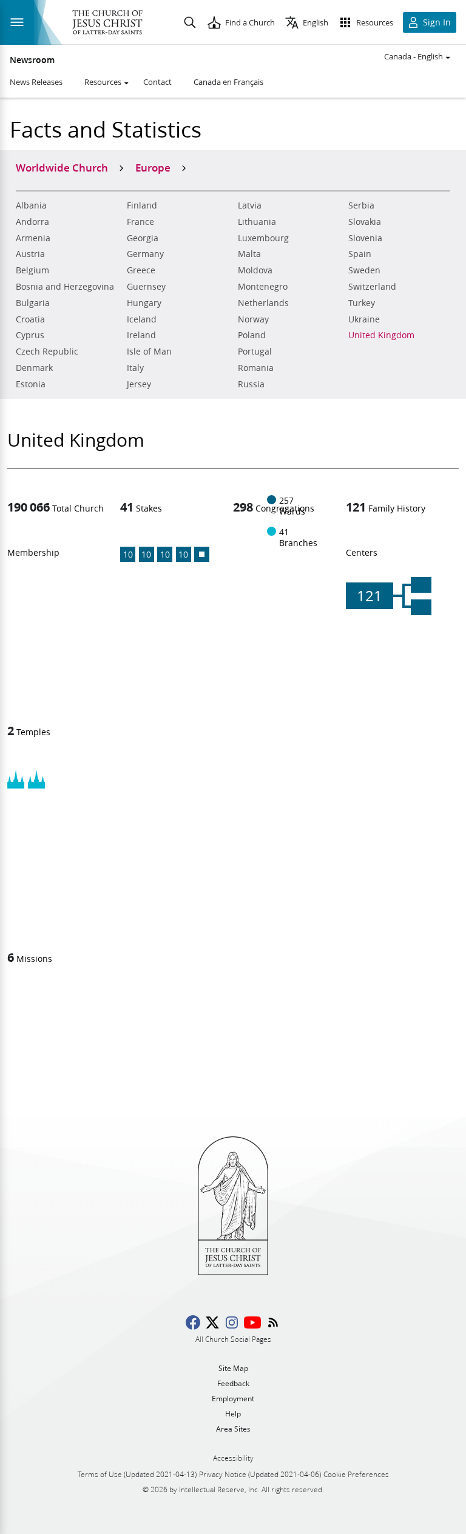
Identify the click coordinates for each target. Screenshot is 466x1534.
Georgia (142, 238)
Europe (153, 167)
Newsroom (32, 60)
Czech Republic (47, 351)
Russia (251, 384)
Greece (141, 270)
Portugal (255, 351)
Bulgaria (33, 303)
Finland (142, 205)
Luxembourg (263, 238)
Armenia (33, 238)
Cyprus (30, 335)
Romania (256, 368)
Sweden (364, 270)
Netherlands (263, 303)
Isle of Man (149, 351)
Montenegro (263, 287)
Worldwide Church (62, 167)
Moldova (255, 270)
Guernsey (146, 287)
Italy (135, 368)
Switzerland (372, 287)
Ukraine (364, 319)
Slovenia (365, 238)
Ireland (141, 335)
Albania (31, 205)
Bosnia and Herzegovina (65, 287)
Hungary (144, 303)
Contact (157, 81)
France (140, 222)
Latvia (250, 205)
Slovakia (364, 222)
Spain (359, 254)
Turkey (361, 303)
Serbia (361, 205)
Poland (252, 335)
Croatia (30, 319)
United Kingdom (381, 335)
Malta (249, 254)
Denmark (34, 368)
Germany (145, 254)
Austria (30, 254)
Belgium (32, 270)
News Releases (36, 81)
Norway (253, 319)
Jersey (139, 384)
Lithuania (257, 222)
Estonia (31, 384)
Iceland (142, 319)
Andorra (32, 222)
